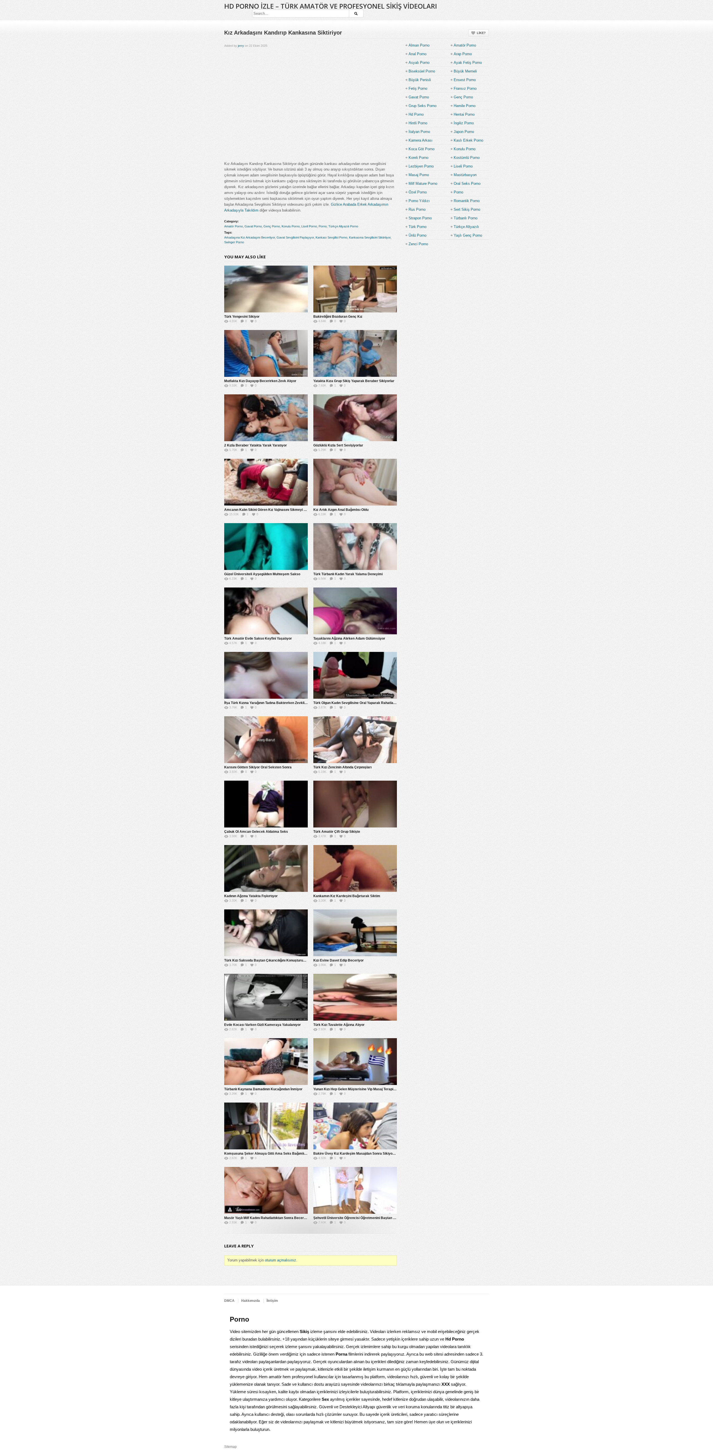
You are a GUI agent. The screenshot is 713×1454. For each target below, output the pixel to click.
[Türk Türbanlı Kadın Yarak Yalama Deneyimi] (355, 546)
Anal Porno (417, 54)
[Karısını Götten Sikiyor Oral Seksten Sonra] (266, 739)
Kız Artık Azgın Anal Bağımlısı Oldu (340, 510)
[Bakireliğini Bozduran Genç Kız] (355, 289)
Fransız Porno (465, 88)
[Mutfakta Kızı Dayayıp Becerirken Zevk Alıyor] (266, 353)
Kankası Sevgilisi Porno (331, 237)
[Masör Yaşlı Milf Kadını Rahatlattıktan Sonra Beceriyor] (266, 1190)
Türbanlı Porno (465, 218)
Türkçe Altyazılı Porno (343, 226)
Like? (481, 33)
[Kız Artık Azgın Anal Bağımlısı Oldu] (355, 482)
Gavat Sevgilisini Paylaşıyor (295, 237)
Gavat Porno (253, 226)
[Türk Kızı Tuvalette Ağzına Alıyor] (355, 997)
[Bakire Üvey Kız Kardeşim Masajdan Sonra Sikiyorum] (355, 1126)
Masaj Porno (419, 175)
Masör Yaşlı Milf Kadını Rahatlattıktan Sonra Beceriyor (267, 1218)
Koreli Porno (418, 158)
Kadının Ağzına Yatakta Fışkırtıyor (251, 896)
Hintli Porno (418, 123)
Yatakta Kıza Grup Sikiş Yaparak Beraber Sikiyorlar (353, 381)
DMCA (229, 1301)
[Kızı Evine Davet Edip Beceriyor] (355, 933)
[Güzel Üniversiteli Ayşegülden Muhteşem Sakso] (266, 546)
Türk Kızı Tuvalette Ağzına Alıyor (339, 1025)
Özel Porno (418, 192)
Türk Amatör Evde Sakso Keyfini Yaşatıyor (258, 638)
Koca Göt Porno (421, 149)
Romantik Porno (467, 201)
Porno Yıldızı (419, 201)
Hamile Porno (464, 106)
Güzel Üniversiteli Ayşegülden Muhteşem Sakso (262, 574)
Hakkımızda (250, 1301)
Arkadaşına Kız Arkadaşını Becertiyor (249, 237)
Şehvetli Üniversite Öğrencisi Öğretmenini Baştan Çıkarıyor (360, 1218)
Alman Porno (419, 45)
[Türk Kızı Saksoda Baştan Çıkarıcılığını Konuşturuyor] (266, 933)
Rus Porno (417, 209)
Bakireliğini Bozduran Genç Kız (337, 317)
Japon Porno (464, 132)
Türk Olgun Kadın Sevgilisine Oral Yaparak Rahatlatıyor (357, 703)
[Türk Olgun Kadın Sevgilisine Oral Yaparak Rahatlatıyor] (355, 675)
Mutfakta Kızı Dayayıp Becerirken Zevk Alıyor (260, 381)
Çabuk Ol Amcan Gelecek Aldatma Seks (256, 832)
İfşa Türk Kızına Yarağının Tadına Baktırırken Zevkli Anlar (269, 703)
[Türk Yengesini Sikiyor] (266, 289)
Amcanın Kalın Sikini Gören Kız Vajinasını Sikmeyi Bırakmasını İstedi (278, 510)
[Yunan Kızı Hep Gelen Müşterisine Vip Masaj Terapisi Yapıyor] (355, 1061)
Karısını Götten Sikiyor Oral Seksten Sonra (258, 767)
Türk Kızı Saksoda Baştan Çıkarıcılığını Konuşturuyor (266, 960)
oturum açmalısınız (280, 1260)
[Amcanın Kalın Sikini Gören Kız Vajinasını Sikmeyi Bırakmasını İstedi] (266, 482)
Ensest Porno (465, 80)
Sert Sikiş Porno (467, 209)
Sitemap (230, 1447)
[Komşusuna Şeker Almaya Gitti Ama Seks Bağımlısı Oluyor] (266, 1126)
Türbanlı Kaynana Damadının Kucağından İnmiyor (263, 1089)
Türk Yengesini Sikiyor (242, 317)
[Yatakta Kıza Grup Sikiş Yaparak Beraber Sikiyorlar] (355, 353)
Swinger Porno (234, 242)
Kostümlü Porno (467, 158)
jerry (241, 45)
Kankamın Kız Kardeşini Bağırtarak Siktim (346, 896)
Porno (323, 226)
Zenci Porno (418, 244)
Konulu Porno (291, 226)
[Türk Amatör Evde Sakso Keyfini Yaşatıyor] (266, 611)
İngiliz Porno (464, 123)
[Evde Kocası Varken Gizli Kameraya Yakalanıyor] (266, 997)
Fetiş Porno (418, 88)
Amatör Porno (233, 226)
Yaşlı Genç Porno (468, 235)
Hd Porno (416, 114)
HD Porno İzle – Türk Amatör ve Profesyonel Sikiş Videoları (330, 6)
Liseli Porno (309, 226)
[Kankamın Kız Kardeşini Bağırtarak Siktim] (355, 868)
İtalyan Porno (419, 132)
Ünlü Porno (417, 235)
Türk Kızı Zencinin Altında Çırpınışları (342, 767)
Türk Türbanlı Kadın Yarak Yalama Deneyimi (348, 574)
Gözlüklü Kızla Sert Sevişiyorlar (338, 445)
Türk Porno (417, 227)
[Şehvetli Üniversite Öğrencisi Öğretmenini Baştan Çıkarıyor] (355, 1190)
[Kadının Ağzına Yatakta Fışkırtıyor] (266, 868)
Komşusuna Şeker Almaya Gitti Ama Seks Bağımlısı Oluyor (271, 1154)
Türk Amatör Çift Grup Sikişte (336, 832)
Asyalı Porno (419, 62)
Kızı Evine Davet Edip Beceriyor (338, 960)
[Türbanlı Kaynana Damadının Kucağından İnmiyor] (266, 1061)
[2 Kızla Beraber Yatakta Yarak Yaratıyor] (266, 417)
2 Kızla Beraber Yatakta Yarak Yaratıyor (255, 445)
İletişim (272, 1301)
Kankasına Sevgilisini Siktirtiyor (369, 237)
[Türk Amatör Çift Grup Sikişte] (355, 804)
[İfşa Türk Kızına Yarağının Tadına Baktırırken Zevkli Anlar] (266, 675)
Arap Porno (463, 54)
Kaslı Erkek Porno (468, 140)
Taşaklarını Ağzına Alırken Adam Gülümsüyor (349, 638)
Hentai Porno (464, 114)
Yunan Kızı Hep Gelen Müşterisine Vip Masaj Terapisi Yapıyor (361, 1089)
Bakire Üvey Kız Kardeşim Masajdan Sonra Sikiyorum (356, 1154)
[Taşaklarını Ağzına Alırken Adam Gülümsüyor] (355, 611)
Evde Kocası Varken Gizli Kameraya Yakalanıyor (262, 1025)
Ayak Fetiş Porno (468, 62)
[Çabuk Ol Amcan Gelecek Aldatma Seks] (266, 804)
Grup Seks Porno (422, 106)
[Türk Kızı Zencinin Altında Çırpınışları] (355, 739)
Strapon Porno (420, 218)
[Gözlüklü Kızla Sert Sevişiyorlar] (355, 417)
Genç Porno (271, 226)
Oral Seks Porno (467, 183)
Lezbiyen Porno (421, 166)
